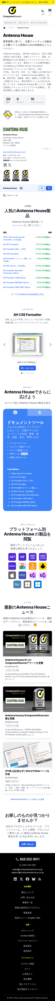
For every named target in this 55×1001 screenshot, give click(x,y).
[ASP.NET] (12, 566)
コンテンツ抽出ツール (20, 446)
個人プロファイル (27, 984)
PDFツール (15, 454)
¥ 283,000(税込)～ (44, 270)
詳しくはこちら (27, 368)
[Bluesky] (34, 879)
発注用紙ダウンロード (27, 989)
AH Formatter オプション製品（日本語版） (25, 488)
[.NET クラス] (43, 556)
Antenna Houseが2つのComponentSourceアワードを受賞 (24, 661)
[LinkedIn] (15, 879)
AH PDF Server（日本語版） (15, 266)
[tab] (21, 373)
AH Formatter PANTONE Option (16, 287)
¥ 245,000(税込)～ (44, 266)
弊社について (27, 892)
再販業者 (27, 912)
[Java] (33, 566)
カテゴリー (9, 23)
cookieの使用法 (27, 935)
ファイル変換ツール (19, 450)
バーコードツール (18, 443)
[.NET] (12, 556)
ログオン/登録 (27, 963)
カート (27, 968)
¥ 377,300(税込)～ (44, 244)
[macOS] (12, 575)
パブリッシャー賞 (12, 670)
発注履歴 (27, 979)
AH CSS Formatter (11, 254)
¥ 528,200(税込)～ (44, 249)
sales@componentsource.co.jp (27, 869)
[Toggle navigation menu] (21, 188)
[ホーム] (4, 28)
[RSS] (40, 879)
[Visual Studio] (33, 575)
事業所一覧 (27, 902)
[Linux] (43, 566)
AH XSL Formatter (10, 244)
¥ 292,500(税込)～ (44, 237)
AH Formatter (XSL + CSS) (14, 249)
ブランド (22, 23)
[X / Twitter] (21, 879)
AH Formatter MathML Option (16, 282)
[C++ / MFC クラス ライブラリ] (22, 566)
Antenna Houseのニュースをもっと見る (27, 799)
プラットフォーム (37, 23)
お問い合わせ (27, 844)
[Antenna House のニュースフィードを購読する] (35, 625)
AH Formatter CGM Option (14, 278)
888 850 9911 (29, 859)
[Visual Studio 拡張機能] (43, 575)
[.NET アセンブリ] (33, 556)
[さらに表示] (53, 2)
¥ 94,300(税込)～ (44, 282)
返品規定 (27, 946)
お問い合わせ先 (27, 897)
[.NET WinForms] (22, 556)
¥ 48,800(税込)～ (44, 258)
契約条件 (27, 951)
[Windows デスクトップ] (38, 584)
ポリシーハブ (27, 930)
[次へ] (50, 148)
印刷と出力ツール (18, 457)
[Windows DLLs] (17, 584)
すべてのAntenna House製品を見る (27, 294)
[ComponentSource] (12, 12)
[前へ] (42, 148)
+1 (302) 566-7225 (13, 155)
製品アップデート (12, 781)
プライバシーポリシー (27, 940)
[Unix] (22, 575)
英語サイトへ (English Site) (27, 918)
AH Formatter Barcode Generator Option (25, 495)
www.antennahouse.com (14, 152)
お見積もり (27, 974)
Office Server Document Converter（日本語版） (21, 473)
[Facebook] (27, 879)
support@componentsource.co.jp (27, 872)
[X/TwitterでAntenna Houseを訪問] (10, 165)
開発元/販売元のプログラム (27, 907)
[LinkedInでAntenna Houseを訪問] (5, 165)
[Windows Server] (27, 584)
